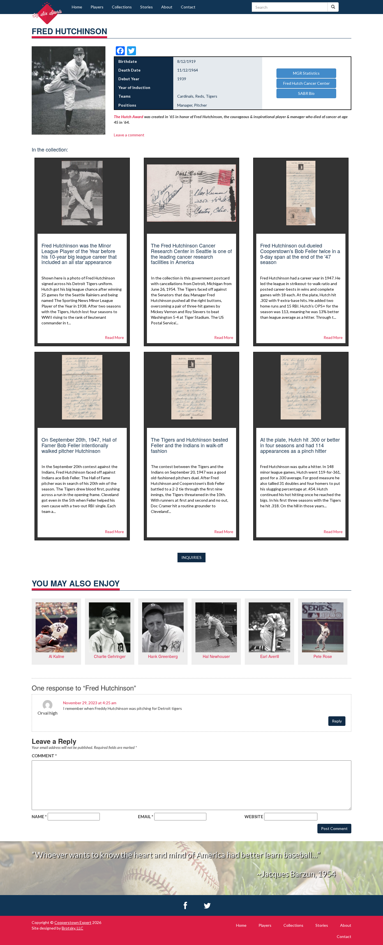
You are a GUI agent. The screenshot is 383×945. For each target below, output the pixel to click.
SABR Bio (306, 93)
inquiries (191, 557)
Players (97, 6)
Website (253, 816)
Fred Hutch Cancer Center (306, 83)
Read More (114, 337)
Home (77, 6)
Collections (122, 6)
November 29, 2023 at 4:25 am (89, 702)
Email (145, 816)
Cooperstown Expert (72, 922)
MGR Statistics (306, 73)
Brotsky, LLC (72, 928)
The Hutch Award (128, 116)
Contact (188, 6)
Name (39, 816)
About (166, 6)
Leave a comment (129, 134)
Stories (146, 6)
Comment (44, 755)
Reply (337, 721)
